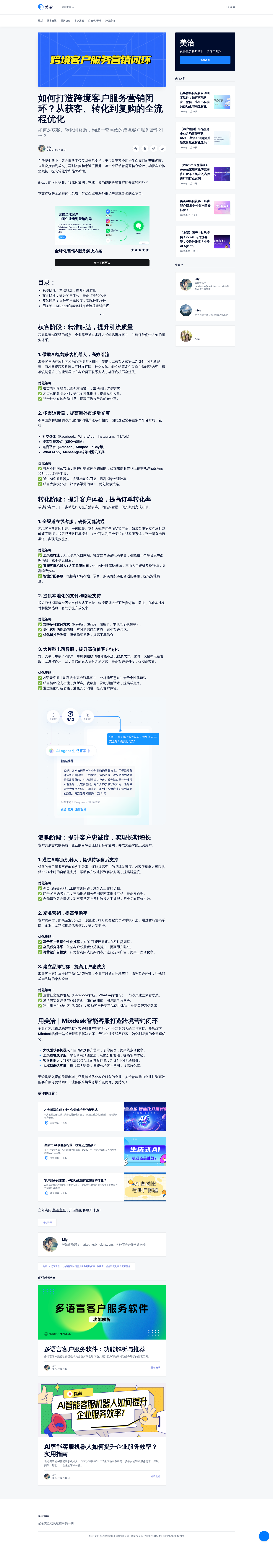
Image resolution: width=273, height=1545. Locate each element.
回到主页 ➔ (68, 7)
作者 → (179, 264)
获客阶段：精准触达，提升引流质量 (69, 290)
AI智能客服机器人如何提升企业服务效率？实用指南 (100, 1450)
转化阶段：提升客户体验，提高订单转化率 (74, 295)
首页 (45, 1266)
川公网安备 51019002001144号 (146, 1536)
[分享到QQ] (145, 148)
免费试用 (205, 59)
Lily (65, 1240)
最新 (40, 20)
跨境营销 (110, 20)
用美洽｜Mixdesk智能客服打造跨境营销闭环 (76, 306)
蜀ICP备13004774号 (173, 1536)
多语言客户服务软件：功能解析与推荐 (94, 1349)
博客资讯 (51, 20)
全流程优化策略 (66, 193)
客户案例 (79, 20)
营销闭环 (54, 335)
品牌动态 (65, 20)
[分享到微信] (136, 148)
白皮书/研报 (94, 20)
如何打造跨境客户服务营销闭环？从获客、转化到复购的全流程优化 (97, 1266)
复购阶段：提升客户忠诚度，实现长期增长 (74, 301)
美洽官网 (59, 1210)
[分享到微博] (153, 148)
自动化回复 (88, 479)
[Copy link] (162, 148)
